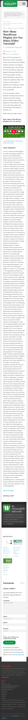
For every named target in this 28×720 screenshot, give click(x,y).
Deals (2, 682)
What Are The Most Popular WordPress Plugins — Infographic (17, 550)
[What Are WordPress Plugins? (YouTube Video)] (7, 561)
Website (5, 628)
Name (5, 616)
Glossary (3, 693)
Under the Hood (5, 684)
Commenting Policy (18, 654)
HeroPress (10, 143)
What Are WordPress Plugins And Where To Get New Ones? (7, 550)
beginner (10, 28)
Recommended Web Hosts (8, 688)
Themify (4, 706)
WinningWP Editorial (13, 47)
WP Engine (9, 702)
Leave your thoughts (11, 54)
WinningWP (6, 666)
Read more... (5, 677)
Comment (6, 600)
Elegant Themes (12, 704)
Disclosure (4, 691)
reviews (3, 704)
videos (16, 28)
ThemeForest (21, 704)
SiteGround (16, 702)
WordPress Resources (7, 689)
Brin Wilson (10, 515)
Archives (3, 694)
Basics (8, 21)
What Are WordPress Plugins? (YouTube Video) (6, 569)
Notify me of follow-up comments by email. (10, 637)
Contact (3, 696)
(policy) (23, 583)
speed (22, 700)
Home (4, 21)
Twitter (21, 521)
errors (3, 702)
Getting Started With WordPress (10, 686)
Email (5, 622)
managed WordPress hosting (10, 700)
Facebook (10, 524)
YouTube (21, 28)
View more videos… (9, 490)
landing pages (11, 706)
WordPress (16, 716)
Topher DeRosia (19, 141)
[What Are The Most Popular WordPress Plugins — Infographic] (17, 542)
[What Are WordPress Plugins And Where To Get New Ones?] (7, 542)
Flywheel (23, 702)
